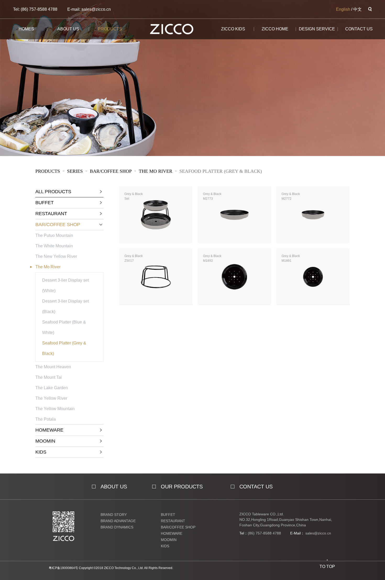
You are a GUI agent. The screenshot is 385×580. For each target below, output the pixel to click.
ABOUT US (114, 486)
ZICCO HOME (275, 29)
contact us (256, 486)
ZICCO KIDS (233, 29)
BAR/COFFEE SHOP (111, 171)
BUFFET (168, 514)
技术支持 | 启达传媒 (189, 568)
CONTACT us (359, 29)
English (343, 9)
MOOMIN (169, 540)
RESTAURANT (173, 521)
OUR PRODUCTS (182, 486)
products (110, 29)
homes (26, 29)
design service (317, 29)
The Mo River (155, 171)
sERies (75, 171)
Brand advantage (118, 521)
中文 (357, 9)
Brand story (114, 514)
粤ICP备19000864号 (63, 568)
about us (68, 29)
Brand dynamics (117, 527)
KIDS (165, 546)
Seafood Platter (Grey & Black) (220, 171)
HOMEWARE (171, 533)
